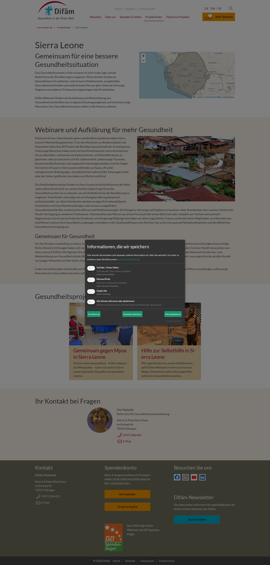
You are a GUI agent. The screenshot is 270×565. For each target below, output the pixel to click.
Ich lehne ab (94, 314)
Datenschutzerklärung (128, 259)
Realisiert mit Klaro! (174, 321)
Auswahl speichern (132, 314)
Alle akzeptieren (173, 314)
